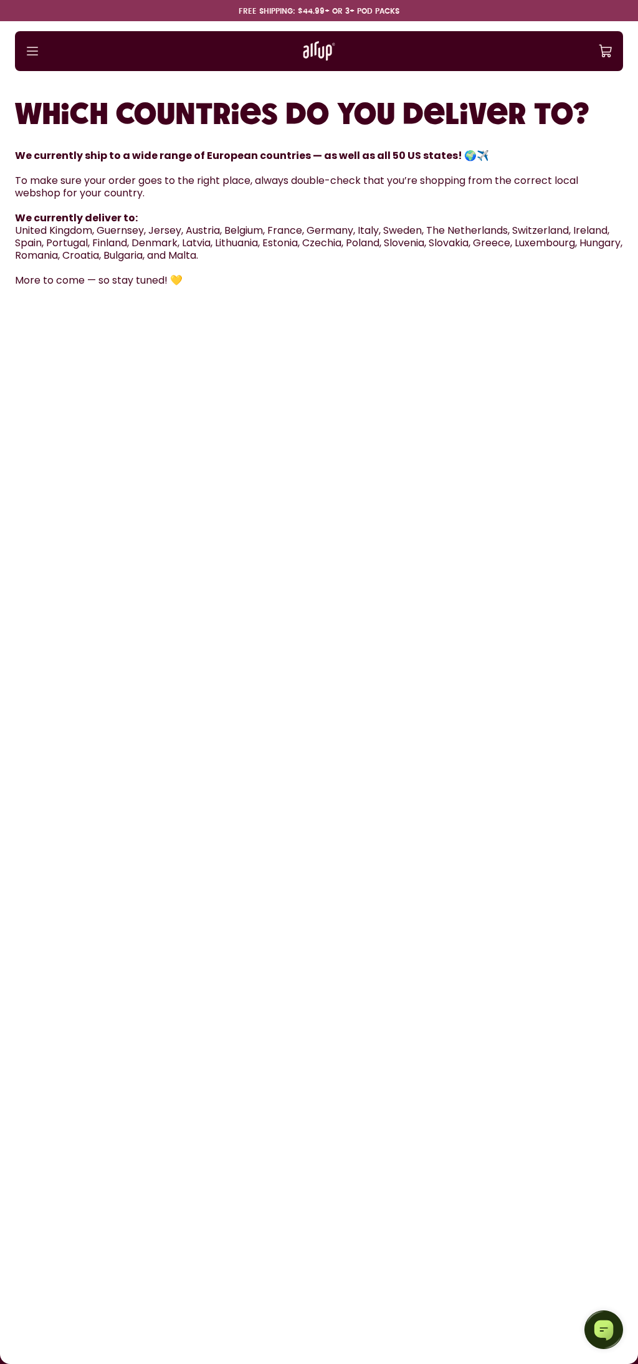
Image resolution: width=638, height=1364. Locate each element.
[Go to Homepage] (319, 51)
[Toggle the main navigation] (32, 51)
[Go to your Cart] (605, 51)
